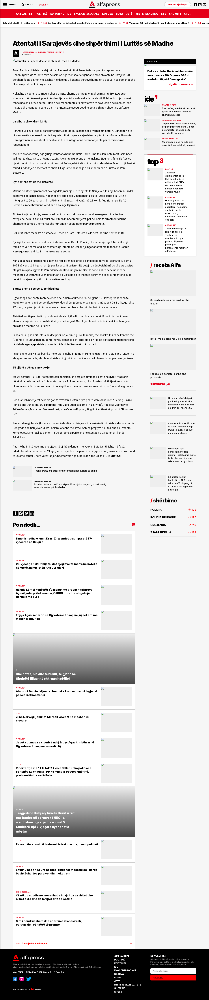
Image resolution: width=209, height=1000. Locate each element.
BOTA (119, 13)
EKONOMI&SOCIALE (86, 13)
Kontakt (18, 972)
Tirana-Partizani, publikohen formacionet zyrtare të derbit (65, 470)
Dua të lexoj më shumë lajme (31, 943)
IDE (69, 13)
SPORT (188, 13)
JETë (129, 13)
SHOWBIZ (175, 13)
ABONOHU (158, 978)
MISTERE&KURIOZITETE (151, 13)
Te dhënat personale (38, 972)
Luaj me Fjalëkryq (177, 4)
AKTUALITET (24, 13)
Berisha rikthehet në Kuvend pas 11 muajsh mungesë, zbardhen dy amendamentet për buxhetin (70, 486)
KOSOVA (107, 13)
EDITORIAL (57, 13)
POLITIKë (41, 13)
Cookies (59, 972)
